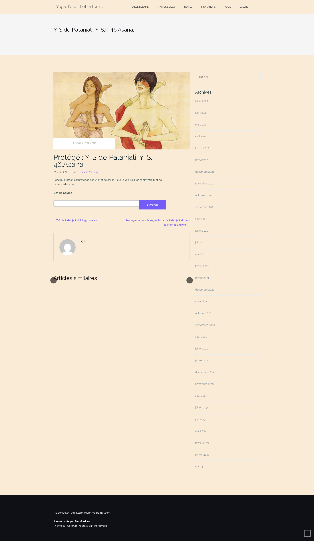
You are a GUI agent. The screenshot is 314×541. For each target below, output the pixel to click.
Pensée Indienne (139, 6)
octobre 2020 (203, 313)
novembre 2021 (204, 183)
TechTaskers (82, 521)
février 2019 (202, 442)
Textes (188, 6)
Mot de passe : (62, 193)
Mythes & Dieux (166, 6)
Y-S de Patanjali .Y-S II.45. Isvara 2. (77, 220)
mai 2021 (200, 254)
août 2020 (201, 336)
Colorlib (72, 525)
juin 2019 (200, 419)
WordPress (100, 525)
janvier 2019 (202, 454)
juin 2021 (200, 242)
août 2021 (201, 218)
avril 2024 (201, 136)
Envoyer (152, 205)
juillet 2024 (201, 101)
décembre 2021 (204, 171)
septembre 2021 (204, 207)
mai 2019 (200, 431)
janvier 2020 (202, 360)
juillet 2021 (201, 230)
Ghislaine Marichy (88, 172)
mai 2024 (200, 124)
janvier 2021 (202, 277)
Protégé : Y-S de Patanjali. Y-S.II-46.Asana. (106, 160)
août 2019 (201, 395)
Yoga (227, 6)
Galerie (244, 6)
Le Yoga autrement (84, 143)
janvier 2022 (202, 160)
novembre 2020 (204, 301)
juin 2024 (200, 112)
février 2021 (202, 266)
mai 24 (199, 466)
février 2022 (202, 148)
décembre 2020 (204, 289)
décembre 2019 (204, 372)
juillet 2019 (201, 407)
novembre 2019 (204, 383)
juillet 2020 (201, 348)
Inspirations (208, 6)
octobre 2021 (203, 195)
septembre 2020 (205, 325)
